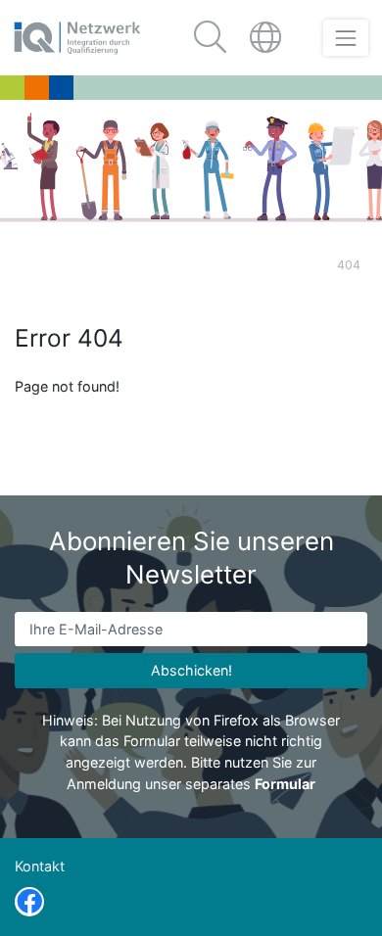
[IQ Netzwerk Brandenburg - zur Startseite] (77, 37)
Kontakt (40, 866)
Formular (285, 783)
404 (348, 264)
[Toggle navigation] (345, 38)
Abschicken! (191, 670)
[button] (267, 38)
